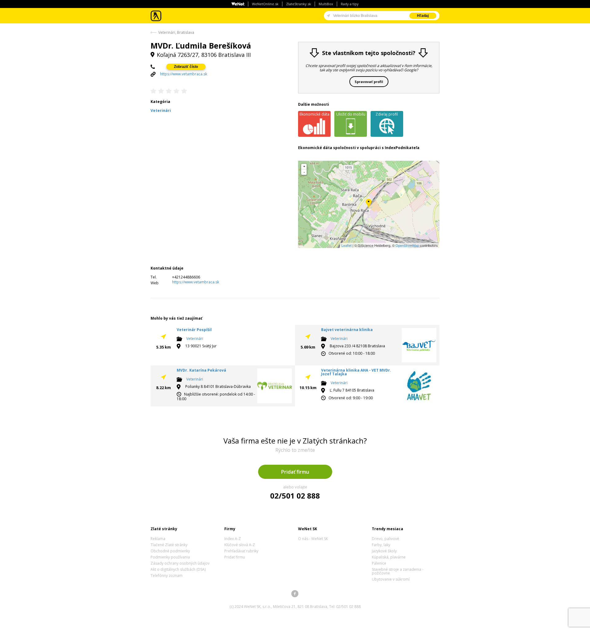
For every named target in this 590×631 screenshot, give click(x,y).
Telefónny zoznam (167, 575)
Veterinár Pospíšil (194, 329)
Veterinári (194, 338)
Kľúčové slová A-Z (239, 544)
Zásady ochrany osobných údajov (180, 563)
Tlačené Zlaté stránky (169, 544)
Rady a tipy (350, 4)
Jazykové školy (384, 551)
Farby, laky (381, 544)
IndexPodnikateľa (402, 147)
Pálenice (379, 563)
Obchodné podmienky (170, 551)
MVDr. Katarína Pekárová (201, 370)
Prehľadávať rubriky (241, 551)
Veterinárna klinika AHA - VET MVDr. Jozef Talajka (356, 372)
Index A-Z (232, 538)
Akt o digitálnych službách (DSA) (178, 569)
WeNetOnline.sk (265, 4)
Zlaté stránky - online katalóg (156, 15)
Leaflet (346, 245)
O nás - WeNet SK (313, 538)
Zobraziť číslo (186, 67)
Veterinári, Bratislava (176, 32)
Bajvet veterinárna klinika (347, 329)
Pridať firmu (295, 471)
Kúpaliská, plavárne (389, 557)
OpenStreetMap (407, 245)
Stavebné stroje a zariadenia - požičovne (397, 571)
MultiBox (326, 4)
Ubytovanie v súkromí (391, 579)
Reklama (158, 538)
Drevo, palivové (385, 538)
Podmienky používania (170, 557)
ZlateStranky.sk (298, 4)
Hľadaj (423, 16)
